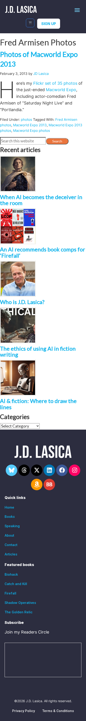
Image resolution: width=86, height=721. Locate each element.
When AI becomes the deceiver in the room (41, 200)
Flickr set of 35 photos (55, 83)
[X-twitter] (36, 470)
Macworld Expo (61, 89)
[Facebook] (62, 470)
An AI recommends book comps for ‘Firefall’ (42, 252)
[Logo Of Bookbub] (49, 484)
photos (26, 119)
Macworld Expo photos (31, 130)
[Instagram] (74, 470)
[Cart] (30, 23)
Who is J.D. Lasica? (22, 302)
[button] (77, 10)
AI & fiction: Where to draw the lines (38, 403)
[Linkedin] (49, 470)
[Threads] (24, 470)
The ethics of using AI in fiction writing (38, 351)
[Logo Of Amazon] (36, 484)
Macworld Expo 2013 (30, 125)
